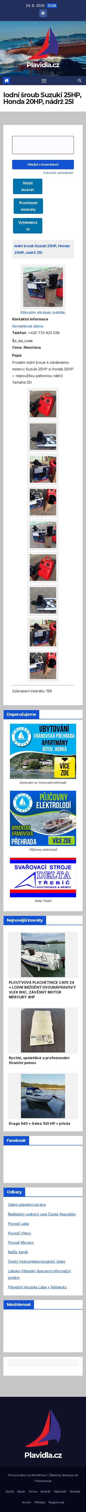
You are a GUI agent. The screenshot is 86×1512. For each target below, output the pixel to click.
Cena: (17, 347)
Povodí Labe (18, 1223)
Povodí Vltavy (19, 1233)
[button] (79, 80)
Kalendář (60, 1491)
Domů (10, 1491)
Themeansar (42, 1481)
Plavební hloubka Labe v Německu (37, 1287)
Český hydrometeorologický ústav (36, 1261)
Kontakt (75, 1491)
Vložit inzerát (27, 186)
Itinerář (45, 1491)
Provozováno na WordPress (27, 1475)
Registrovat (56, 1502)
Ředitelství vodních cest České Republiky (42, 1214)
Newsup (67, 1475)
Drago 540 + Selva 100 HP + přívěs (40, 1123)
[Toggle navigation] (44, 81)
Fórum (33, 1491)
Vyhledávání (27, 225)
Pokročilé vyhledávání (58, 172)
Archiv (26, 1502)
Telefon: (19, 333)
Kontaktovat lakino (27, 326)
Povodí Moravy (21, 1242)
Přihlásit (39, 1502)
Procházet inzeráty (28, 206)
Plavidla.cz (43, 65)
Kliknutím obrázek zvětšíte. (43, 312)
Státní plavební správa (27, 1204)
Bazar (21, 1491)
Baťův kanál (18, 1252)
